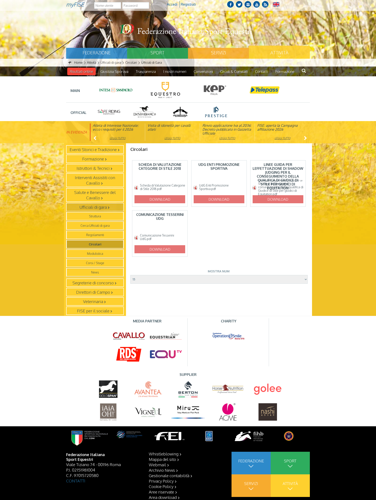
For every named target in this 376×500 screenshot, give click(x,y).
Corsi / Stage (95, 263)
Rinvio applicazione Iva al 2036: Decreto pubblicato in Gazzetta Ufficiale (226, 129)
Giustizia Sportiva (114, 71)
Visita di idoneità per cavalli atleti (169, 127)
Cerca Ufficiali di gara (95, 225)
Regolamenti (95, 235)
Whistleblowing (163, 453)
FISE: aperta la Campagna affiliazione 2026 (277, 127)
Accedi (172, 4)
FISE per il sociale (93, 310)
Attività (279, 52)
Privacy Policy (161, 480)
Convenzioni (203, 71)
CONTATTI (75, 480)
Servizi (218, 52)
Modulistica (95, 253)
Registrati (188, 4)
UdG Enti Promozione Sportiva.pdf (214, 187)
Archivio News (162, 470)
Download (159, 199)
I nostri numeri (174, 71)
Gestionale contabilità (169, 475)
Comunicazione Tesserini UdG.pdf (157, 237)
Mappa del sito (162, 459)
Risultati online (81, 71)
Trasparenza (146, 71)
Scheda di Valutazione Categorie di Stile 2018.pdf (162, 187)
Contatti (261, 71)
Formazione (284, 71)
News (95, 272)
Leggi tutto (118, 138)
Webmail (157, 464)
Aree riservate (161, 491)
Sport (157, 52)
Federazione (97, 52)
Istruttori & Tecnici (93, 168)
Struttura (95, 216)
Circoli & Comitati (234, 71)
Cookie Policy (161, 486)
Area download (163, 497)
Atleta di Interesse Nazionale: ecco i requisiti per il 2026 (116, 127)
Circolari (95, 244)
